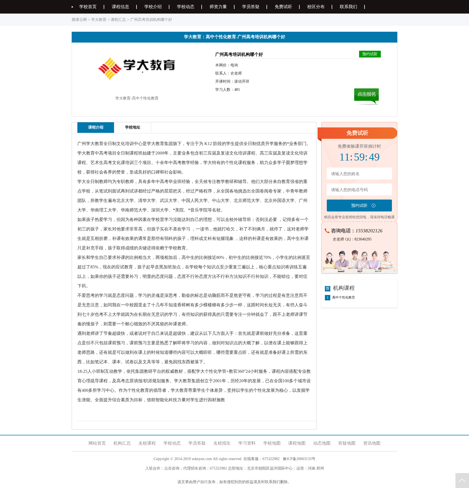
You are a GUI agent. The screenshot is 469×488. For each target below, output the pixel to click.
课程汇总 (118, 20)
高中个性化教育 (343, 298)
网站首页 (97, 443)
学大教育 (98, 20)
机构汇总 (122, 443)
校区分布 (316, 6)
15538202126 (369, 230)
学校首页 (88, 6)
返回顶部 (462, 480)
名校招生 (222, 443)
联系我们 (348, 6)
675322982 (271, 459)
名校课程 (147, 443)
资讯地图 (372, 443)
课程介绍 (95, 127)
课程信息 (120, 6)
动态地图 (322, 443)
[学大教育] (137, 90)
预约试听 (370, 54)
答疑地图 (347, 443)
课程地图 (297, 443)
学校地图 (272, 443)
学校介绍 (153, 6)
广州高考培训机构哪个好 (151, 20)
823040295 (363, 239)
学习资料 (247, 443)
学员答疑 (250, 6)
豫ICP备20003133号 (299, 459)
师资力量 (218, 6)
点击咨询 (171, 468)
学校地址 (132, 127)
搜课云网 (79, 20)
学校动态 (185, 6)
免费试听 (283, 6)
